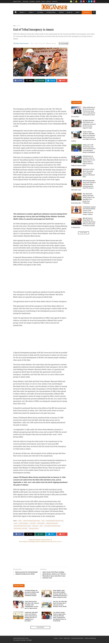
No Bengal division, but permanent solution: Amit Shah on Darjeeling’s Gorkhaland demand (32, 593)
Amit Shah (32, 523)
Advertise (38, 1)
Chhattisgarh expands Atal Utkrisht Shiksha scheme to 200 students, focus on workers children (89, 210)
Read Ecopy (25, 1)
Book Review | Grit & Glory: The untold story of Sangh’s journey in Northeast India (89, 173)
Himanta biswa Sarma (52, 523)
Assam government (33, 528)
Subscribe (86, 12)
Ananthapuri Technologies (26, 640)
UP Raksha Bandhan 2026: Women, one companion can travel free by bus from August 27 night (89, 124)
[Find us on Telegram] (92, 1)
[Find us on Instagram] (94, 1)
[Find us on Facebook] (81, 1)
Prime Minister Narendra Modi (52, 526)
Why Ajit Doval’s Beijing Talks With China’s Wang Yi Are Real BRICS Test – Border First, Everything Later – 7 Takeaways (83, 198)
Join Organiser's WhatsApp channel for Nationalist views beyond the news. (40, 542)
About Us (48, 1)
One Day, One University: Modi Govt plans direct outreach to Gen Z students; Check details (60, 604)
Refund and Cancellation (77, 638)
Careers (43, 1)
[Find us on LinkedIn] (89, 1)
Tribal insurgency (23, 523)
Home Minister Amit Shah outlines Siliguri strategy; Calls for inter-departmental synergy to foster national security (60, 594)
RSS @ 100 (69, 12)
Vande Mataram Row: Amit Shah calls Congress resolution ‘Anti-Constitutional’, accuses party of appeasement (32, 605)
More (77, 12)
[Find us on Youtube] (84, 1)
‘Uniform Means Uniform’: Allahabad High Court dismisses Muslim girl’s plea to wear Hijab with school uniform (83, 136)
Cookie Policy (67, 638)
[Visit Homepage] (54, 7)
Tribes (19, 521)
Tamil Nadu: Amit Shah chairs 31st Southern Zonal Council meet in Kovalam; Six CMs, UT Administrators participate (31, 617)
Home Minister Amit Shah (20, 528)
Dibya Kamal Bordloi (22, 44)
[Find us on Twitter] (86, 1)
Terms (60, 638)
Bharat (22, 12)
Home (14, 26)
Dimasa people (40, 523)
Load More (40, 627)
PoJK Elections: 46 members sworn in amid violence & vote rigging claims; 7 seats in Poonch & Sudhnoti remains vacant (83, 161)
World (31, 12)
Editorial (40, 12)
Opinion (61, 12)
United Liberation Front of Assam (22, 526)
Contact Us (54, 1)
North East (35, 526)
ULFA (43, 521)
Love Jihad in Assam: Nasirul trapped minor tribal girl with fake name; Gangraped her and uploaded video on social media (59, 617)
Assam (54, 44)
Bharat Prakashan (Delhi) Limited (21, 638)
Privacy (56, 638)
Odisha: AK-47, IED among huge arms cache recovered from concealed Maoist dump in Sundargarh (89, 148)
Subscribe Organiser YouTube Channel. (40, 540)
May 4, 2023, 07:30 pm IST (38, 43)
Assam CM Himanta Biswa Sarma (31, 521)
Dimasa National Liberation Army (54, 521)
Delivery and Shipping (90, 638)
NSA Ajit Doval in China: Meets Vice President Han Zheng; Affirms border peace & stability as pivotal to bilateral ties (83, 223)
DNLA (41, 526)
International (51, 12)
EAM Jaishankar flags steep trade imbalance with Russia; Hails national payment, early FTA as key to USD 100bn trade (83, 185)
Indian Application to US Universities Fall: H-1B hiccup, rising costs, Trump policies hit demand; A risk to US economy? (83, 112)
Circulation (32, 1)
